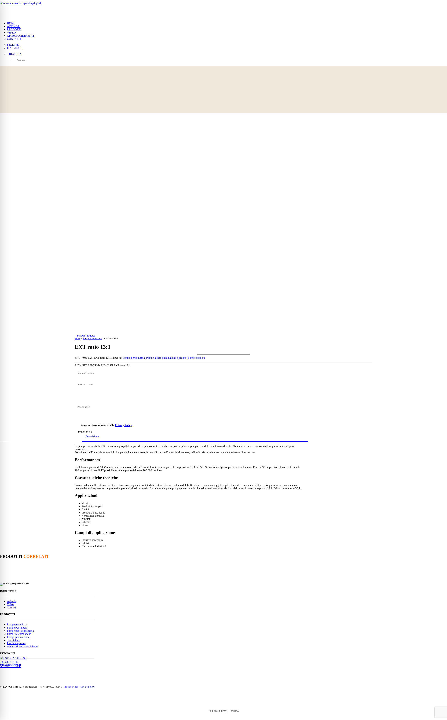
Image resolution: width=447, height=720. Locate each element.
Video (11, 32)
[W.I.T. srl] (223, 9)
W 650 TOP (10, 665)
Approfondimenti (20, 35)
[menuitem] (227, 23)
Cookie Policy (87, 686)
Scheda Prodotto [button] (86, 335)
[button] (15, 53)
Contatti (14, 38)
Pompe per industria (92, 338)
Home (11, 23)
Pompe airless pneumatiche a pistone (166, 357)
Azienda (13, 26)
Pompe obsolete (196, 357)
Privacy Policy (123, 425)
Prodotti (14, 29)
